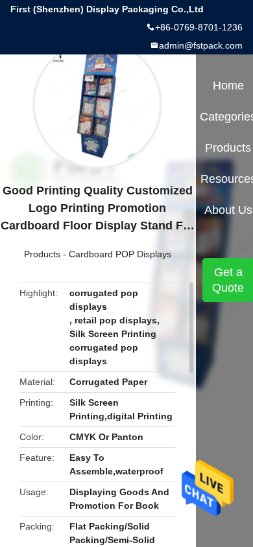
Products (42, 254)
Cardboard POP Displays (120, 254)
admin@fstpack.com (201, 45)
